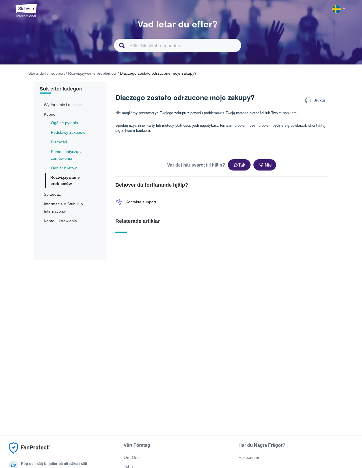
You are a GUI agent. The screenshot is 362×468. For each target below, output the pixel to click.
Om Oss (132, 457)
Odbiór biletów (64, 168)
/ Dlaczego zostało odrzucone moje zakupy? (157, 73)
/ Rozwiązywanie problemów (91, 73)
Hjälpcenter (248, 457)
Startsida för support (46, 73)
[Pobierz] (170, 162)
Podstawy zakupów (68, 132)
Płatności (59, 142)
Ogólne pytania (64, 122)
